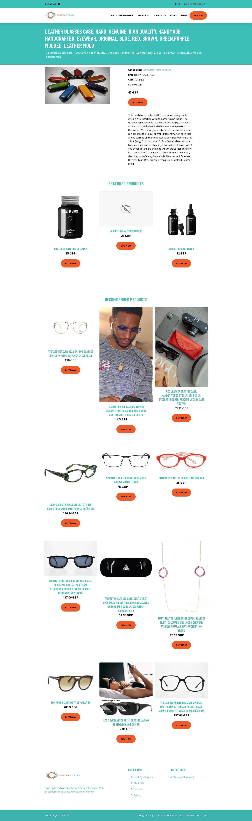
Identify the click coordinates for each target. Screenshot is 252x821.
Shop (184, 15)
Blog (173, 15)
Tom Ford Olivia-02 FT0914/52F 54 (71, 702)
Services (138, 789)
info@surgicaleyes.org (194, 3)
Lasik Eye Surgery (143, 777)
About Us (160, 15)
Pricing (198, 15)
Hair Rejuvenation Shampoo (126, 231)
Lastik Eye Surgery (121, 15)
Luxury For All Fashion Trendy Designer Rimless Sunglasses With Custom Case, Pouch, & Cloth (126, 410)
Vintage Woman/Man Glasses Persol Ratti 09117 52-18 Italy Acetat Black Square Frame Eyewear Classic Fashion (181, 706)
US (179, 3)
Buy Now (137, 102)
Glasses (160, 69)
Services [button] (143, 15)
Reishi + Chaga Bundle (181, 249)
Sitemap (201, 815)
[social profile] (59, 4)
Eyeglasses (148, 69)
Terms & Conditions (167, 815)
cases (168, 69)
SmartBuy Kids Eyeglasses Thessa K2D (181, 478)
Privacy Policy (187, 815)
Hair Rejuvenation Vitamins (70, 249)
